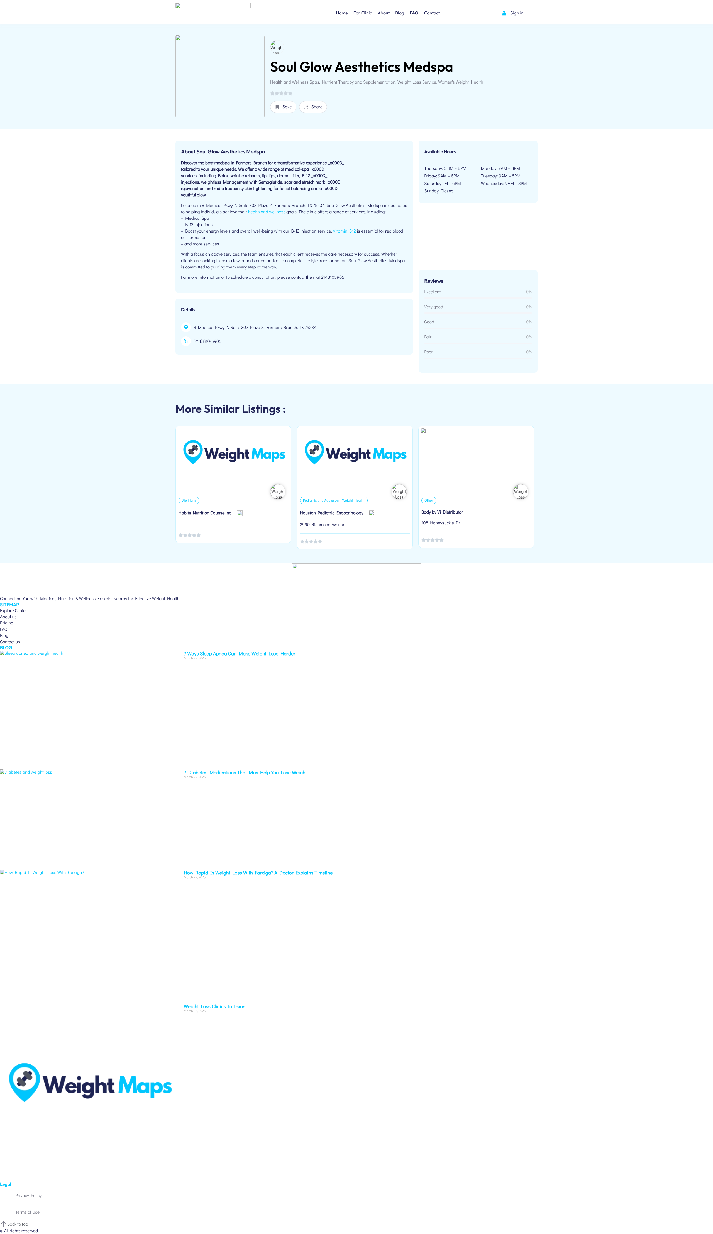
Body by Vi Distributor (442, 512)
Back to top (17, 1224)
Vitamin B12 (344, 231)
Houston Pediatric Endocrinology (331, 513)
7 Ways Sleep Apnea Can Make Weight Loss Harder (240, 653)
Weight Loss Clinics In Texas (214, 1006)
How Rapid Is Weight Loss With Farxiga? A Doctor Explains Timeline (258, 872)
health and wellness (266, 212)
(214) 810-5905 (207, 341)
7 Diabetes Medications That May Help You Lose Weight (245, 772)
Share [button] (317, 107)
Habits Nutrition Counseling (205, 513)
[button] (283, 107)
